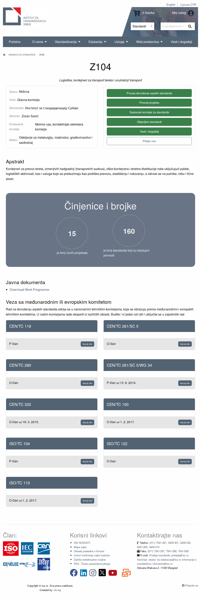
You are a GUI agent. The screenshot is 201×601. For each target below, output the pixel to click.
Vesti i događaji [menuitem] (181, 41)
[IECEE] (44, 564)
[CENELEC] (11, 564)
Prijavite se (191, 585)
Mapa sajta (80, 547)
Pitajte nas (149, 141)
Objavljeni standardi (149, 122)
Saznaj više (87, 344)
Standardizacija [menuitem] (66, 41)
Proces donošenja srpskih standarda (149, 93)
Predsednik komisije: (16, 126)
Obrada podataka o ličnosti (89, 551)
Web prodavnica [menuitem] (147, 41)
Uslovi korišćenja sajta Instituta (92, 555)
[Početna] (4, 54)
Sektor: (13, 140)
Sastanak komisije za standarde (149, 112)
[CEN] (44, 548)
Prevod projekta (149, 102)
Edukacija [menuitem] (95, 41)
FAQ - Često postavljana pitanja (92, 564)
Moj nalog (179, 12)
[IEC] (27, 548)
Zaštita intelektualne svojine (90, 559)
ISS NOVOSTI (82, 543)
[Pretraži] (190, 26)
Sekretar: (15, 116)
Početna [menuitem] (14, 41)
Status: (13, 92)
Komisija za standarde (22, 54)
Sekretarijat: (16, 108)
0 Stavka (148, 12)
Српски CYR (188, 4)
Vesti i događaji (149, 131)
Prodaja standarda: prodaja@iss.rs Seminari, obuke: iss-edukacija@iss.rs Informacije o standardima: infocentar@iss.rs (166, 559)
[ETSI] (27, 564)
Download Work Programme (29, 289)
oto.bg (57, 590)
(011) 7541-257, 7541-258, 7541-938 (168, 551)
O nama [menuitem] (37, 41)
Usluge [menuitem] (119, 41)
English (170, 4)
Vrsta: (12, 100)
